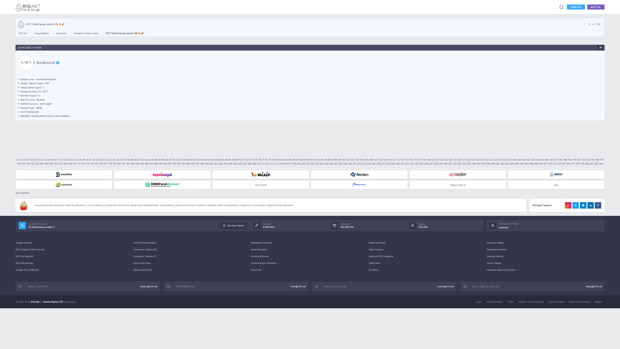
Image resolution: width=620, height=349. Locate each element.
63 (215, 159)
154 (588, 159)
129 (473, 159)
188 (156, 163)
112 (398, 159)
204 (230, 163)
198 (202, 163)
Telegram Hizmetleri (497, 249)
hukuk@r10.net (445, 286)
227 (336, 163)
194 (183, 163)
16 (54, 159)
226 (331, 163)
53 (180, 159)
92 (315, 159)
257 (479, 163)
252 (455, 163)
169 (70, 163)
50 (170, 159)
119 (428, 159)
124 (450, 159)
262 (503, 163)
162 (37, 163)
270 (541, 163)
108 (380, 159)
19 (64, 159)
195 (188, 163)
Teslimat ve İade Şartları (531, 301)
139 (519, 159)
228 (340, 163)
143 (537, 159)
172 (83, 163)
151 (574, 159)
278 (578, 163)
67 (229, 159)
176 (101, 163)
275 (564, 163)
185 (142, 163)
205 (235, 163)
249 (441, 163)
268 (531, 163)
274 (559, 163)
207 (245, 163)
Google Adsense (24, 242)
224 (322, 163)
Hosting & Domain (260, 256)
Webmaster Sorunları (261, 242)
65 (222, 159)
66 (226, 159)
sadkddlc (504, 227)
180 (119, 163)
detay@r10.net (594, 286)
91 (311, 159)
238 (388, 163)
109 (385, 159)
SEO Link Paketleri (25, 256)
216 (286, 163)
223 (317, 163)
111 (394, 159)
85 (290, 159)
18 (61, 159)
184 (137, 163)
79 (270, 159)
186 (147, 163)
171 (79, 163)
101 (348, 159)
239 (393, 163)
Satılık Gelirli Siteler (143, 270)
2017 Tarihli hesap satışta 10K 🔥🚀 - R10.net (28, 7)
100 (344, 159)
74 (253, 159)
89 (304, 159)
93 (318, 159)
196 (193, 163)
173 (87, 163)
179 (114, 163)
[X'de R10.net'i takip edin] (575, 205)
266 (522, 163)
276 (568, 163)
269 (536, 163)
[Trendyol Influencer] (260, 174)
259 (488, 163)
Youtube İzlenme (495, 256)
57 (194, 159)
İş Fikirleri (373, 270)
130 (477, 159)
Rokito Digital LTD (53, 301)
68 (233, 159)
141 (528, 159)
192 (174, 163)
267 (527, 163)
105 (367, 159)
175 (96, 163)
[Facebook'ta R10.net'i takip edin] (598, 205)
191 (169, 163)
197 (197, 163)
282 (596, 163)
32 (107, 159)
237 (383, 163)
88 (301, 159)
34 (114, 159)
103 (357, 159)
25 (84, 159)
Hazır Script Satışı (142, 263)
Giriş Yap (575, 7)
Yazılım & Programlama (144, 242)
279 (582, 163)
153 (583, 159)
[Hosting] (359, 174)
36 (121, 159)
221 (308, 163)
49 (166, 159)
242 (407, 163)
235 (374, 163)
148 (560, 159)
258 (483, 163)
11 (39, 159)
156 (597, 159)
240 (398, 163)
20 (67, 159)
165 (51, 163)
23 (77, 159)
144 (542, 159)
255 (469, 163)
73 (249, 159)
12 (42, 159)
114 (406, 159)
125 (455, 159)
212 (267, 163)
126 (459, 159)
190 (165, 163)
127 (464, 159)
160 (28, 163)
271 (545, 163)
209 (254, 163)
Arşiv (478, 301)
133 (491, 159)
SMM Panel (374, 263)
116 (415, 159)
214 (277, 163)
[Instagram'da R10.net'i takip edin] (568, 205)
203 (225, 163)
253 (459, 163)
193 (179, 163)
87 (297, 159)
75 (256, 159)
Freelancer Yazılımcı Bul (145, 249)
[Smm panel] (162, 185)
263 (507, 163)
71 (243, 159)
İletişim (598, 301)
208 (249, 163)
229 (345, 163)
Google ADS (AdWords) (27, 270)
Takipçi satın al (458, 185)
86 (294, 159)
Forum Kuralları (556, 301)
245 (421, 163)
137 (510, 159)
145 (546, 159)
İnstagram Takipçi (495, 242)
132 (486, 159)
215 (281, 163)
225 (327, 163)
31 (104, 159)
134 (496, 159)
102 (353, 159)
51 (174, 159)
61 (208, 159)
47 (160, 159)
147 (556, 159)
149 (565, 159)
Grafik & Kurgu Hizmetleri (263, 263)
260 (493, 163)
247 (431, 163)
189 (160, 163)
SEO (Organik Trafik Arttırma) (30, 249)
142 (532, 159)
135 (500, 159)
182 (128, 163)
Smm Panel (261, 185)
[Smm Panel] (64, 174)
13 (45, 159)
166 (56, 163)
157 (602, 159)
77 (263, 159)
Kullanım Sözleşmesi (579, 301)
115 (411, 159)
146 (551, 159)
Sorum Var (256, 270)
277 (573, 163)
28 (94, 159)
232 (359, 163)
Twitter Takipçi (494, 263)
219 (299, 163)
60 (205, 159)
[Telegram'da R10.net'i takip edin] (583, 205)
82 (280, 159)
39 (132, 159)
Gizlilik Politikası (494, 301)
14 (48, 159)
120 (433, 159)
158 (19, 163)
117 (419, 159)
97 (332, 159)
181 (123, 163)
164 (47, 163)
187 (151, 163)
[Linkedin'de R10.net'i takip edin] (590, 205)
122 (441, 159)
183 (132, 163)
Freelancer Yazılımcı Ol (144, 256)
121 (437, 159)
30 (100, 159)
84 (287, 159)
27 (90, 159)
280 (587, 163)
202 (221, 163)
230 (350, 163)
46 (156, 159)
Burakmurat (45, 63)
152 (579, 159)
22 (73, 159)
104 (362, 159)
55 (187, 159)
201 (216, 163)
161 (33, 163)
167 (60, 163)
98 (336, 159)
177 (105, 163)
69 (236, 159)
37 (125, 159)
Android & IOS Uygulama (381, 256)
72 (246, 159)
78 (266, 159)
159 (24, 163)
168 (65, 163)
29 (97, 159)
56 (191, 159)
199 (207, 163)
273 (555, 163)
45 (152, 159)
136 (505, 159)
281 (592, 163)
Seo (556, 185)
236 (378, 163)
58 (198, 159)
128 (468, 159)
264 (512, 163)
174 (92, 163)
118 (424, 159)
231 (354, 163)
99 (339, 159)
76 (259, 159)
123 (446, 159)
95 (325, 159)
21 (70, 159)
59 (201, 159)
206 (240, 163)
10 (35, 159)
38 (128, 159)
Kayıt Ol (596, 7)
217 (290, 163)
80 (273, 159)
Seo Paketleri (22, 192)
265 (517, 163)
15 (51, 159)
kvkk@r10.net (298, 286)
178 (110, 163)
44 (149, 159)
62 (212, 159)
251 (450, 163)
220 (304, 163)
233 (364, 163)
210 (259, 163)
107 (376, 159)
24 (80, 159)
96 (329, 159)
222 (313, 163)
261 (498, 163)
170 (74, 163)
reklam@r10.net (148, 286)
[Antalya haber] (64, 185)
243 (412, 163)
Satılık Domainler (259, 249)
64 (219, 159)
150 (570, 159)
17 (58, 159)
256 (474, 163)
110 (390, 159)
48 (163, 159)
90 (308, 159)
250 (445, 163)
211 (263, 163)
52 (177, 159)
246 (426, 163)
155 (593, 159)
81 (276, 159)
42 (142, 159)
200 (211, 163)
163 (42, 163)
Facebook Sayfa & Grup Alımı (501, 270)
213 (272, 163)
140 (524, 159)
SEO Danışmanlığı (24, 263)
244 (416, 163)
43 (145, 159)
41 (139, 159)
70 (240, 159)
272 (550, 163)
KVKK (510, 301)
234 (369, 163)
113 (402, 159)
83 (283, 159)
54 (184, 159)
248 (436, 163)
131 (482, 159)
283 (601, 163)
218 (294, 163)
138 (514, 159)
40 (135, 159)
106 (371, 159)
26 (87, 159)
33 (110, 159)
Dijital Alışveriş (376, 249)
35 (118, 159)
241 (402, 163)
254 (464, 163)
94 (321, 159)
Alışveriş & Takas (377, 242)
